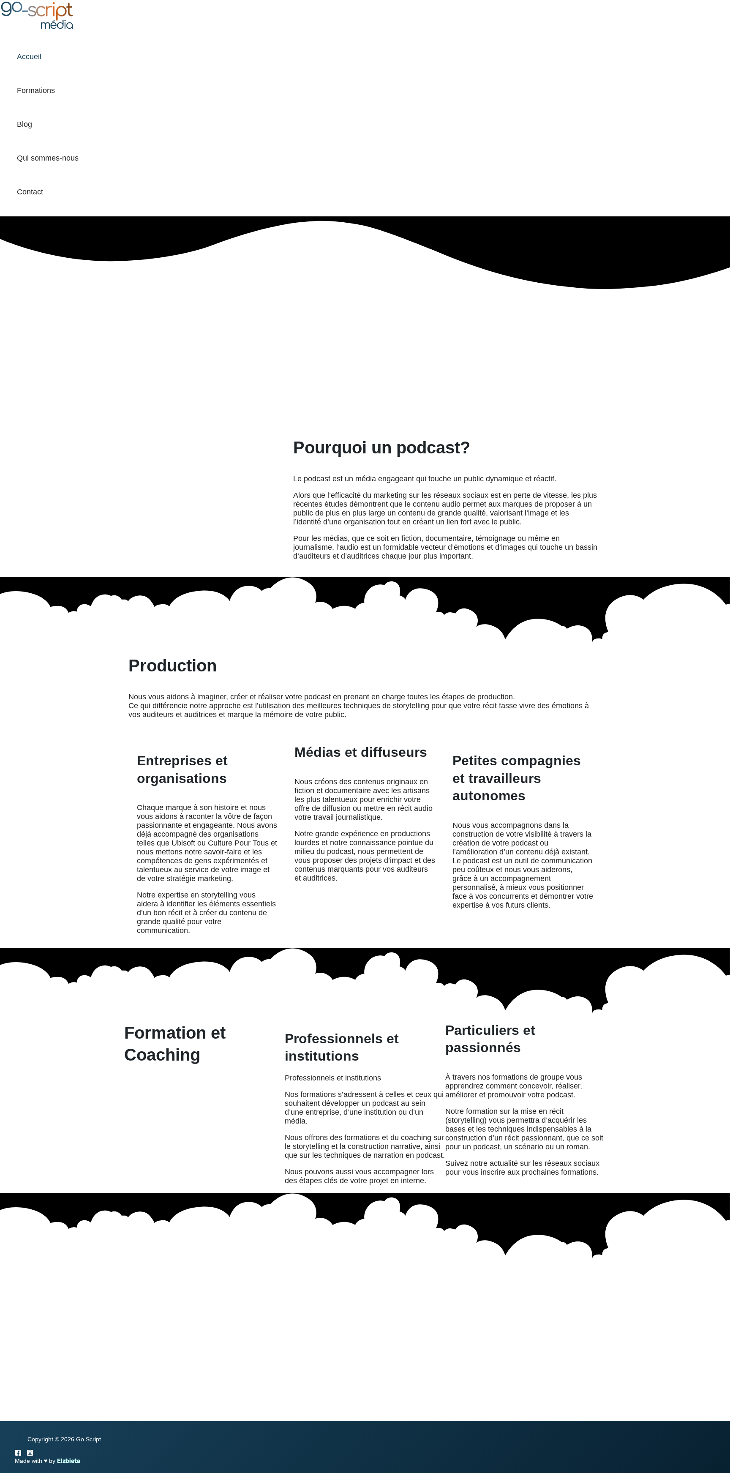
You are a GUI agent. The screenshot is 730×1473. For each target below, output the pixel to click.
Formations (36, 90)
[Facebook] (18, 1453)
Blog (24, 124)
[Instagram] (30, 1453)
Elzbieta (68, 1461)
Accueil (29, 56)
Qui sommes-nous (48, 158)
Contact (30, 192)
